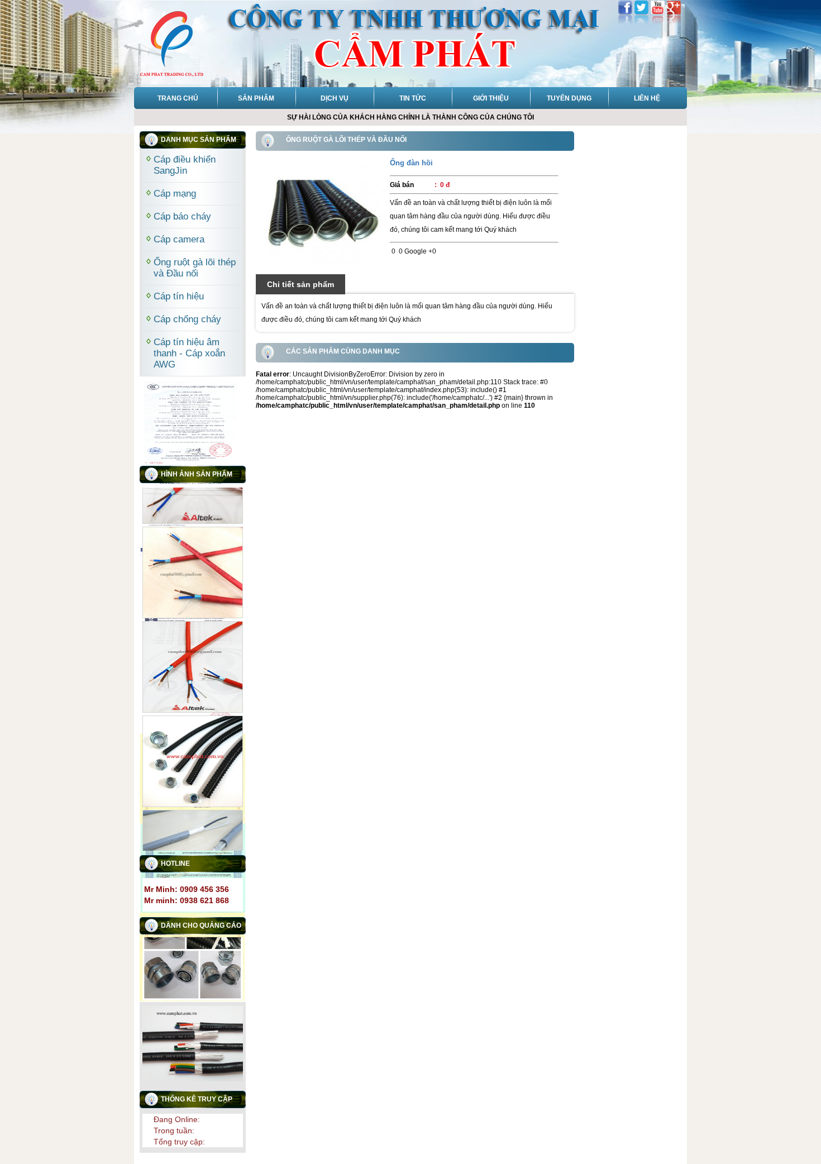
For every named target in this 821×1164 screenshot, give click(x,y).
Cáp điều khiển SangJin (185, 165)
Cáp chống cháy (187, 319)
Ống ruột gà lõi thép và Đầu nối (195, 268)
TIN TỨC (412, 98)
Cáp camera (179, 239)
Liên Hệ (647, 98)
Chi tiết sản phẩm (300, 284)
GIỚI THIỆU (491, 98)
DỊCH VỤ (335, 98)
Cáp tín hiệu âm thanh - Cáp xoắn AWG (189, 353)
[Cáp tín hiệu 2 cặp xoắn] (192, 842)
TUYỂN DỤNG (569, 98)
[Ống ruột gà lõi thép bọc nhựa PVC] (192, 748)
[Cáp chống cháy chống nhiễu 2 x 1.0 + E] (192, 653)
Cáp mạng (175, 193)
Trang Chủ (177, 98)
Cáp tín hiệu (179, 296)
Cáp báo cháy (182, 216)
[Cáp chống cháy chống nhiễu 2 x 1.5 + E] (192, 559)
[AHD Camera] (322, 212)
